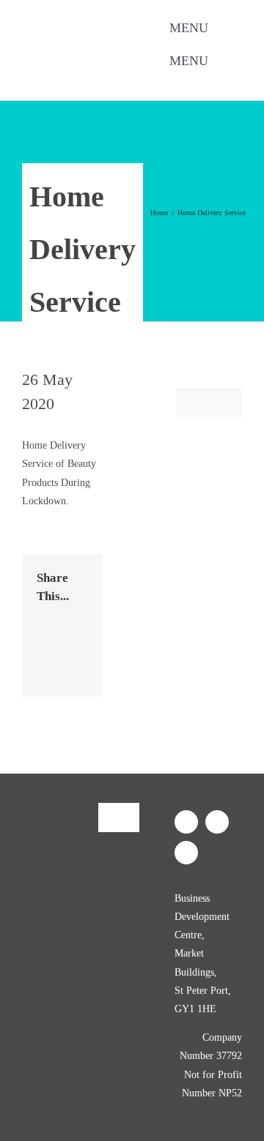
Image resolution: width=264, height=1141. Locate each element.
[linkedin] (118, 83)
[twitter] (95, 83)
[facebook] (71, 83)
